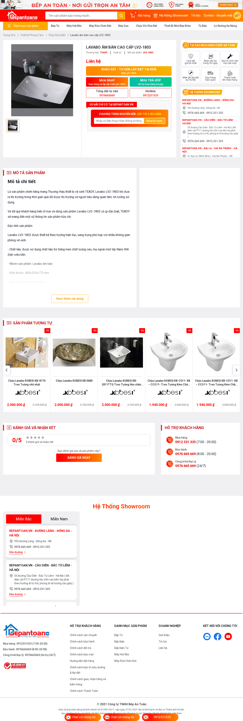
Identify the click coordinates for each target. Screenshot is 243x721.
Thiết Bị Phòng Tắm (32, 35)
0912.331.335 (214, 112)
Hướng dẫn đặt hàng (82, 660)
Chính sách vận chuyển (83, 635)
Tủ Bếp (202, 25)
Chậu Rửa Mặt (57, 35)
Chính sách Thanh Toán (84, 690)
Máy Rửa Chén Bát (100, 25)
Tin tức (196, 15)
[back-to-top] (235, 697)
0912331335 (24, 643)
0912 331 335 (185, 442)
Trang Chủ (9, 35)
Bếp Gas (123, 25)
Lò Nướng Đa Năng (225, 25)
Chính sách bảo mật (82, 654)
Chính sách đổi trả (80, 647)
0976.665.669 (196, 112)
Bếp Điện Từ (121, 647)
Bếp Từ (55, 25)
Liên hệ (163, 647)
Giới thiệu (164, 635)
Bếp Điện (119, 641)
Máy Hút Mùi (74, 25)
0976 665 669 (185, 454)
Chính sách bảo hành (82, 641)
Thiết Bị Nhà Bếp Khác (177, 25)
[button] (6, 370)
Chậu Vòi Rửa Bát (146, 25)
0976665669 (23, 649)
